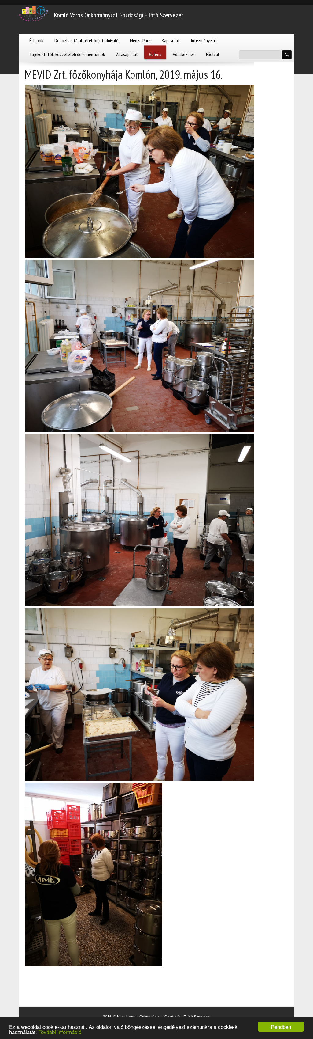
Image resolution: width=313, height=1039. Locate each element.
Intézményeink (204, 40)
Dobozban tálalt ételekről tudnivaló (86, 40)
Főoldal (212, 54)
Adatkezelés (184, 54)
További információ (60, 1032)
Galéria (155, 54)
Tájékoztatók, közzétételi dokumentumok (67, 54)
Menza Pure (140, 40)
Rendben (281, 1026)
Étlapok (36, 40)
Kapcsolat (171, 40)
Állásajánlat (127, 54)
